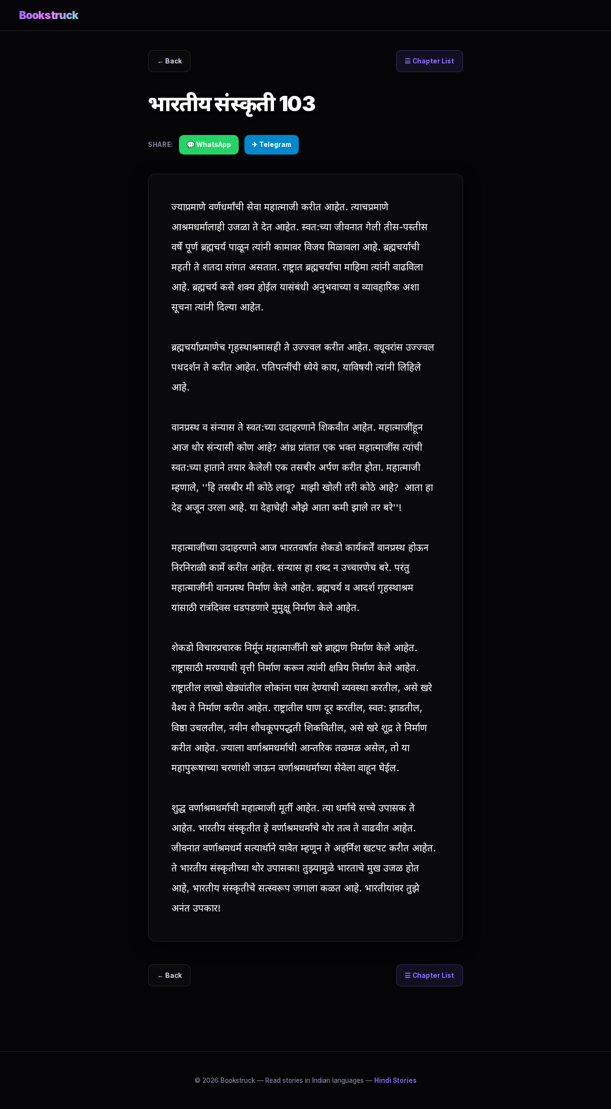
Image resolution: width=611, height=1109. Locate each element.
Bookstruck (48, 15)
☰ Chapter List (429, 61)
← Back (169, 61)
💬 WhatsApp (209, 144)
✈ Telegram (271, 144)
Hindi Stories (395, 1080)
